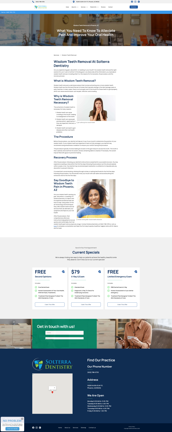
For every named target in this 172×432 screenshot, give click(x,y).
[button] (75, 7)
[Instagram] (135, 2)
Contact (110, 7)
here (55, 226)
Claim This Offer (50, 304)
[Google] (139, 2)
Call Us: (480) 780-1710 (8, 12)
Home (67, 7)
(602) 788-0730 (93, 372)
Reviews (103, 7)
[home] (40, 7)
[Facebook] (132, 2)
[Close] (54, 387)
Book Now (133, 7)
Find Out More (12, 429)
